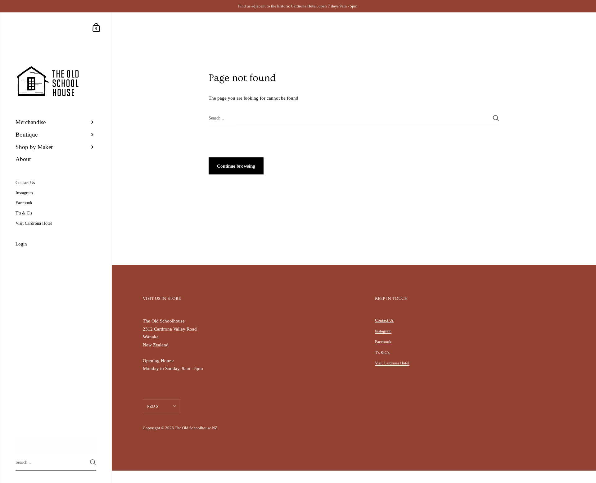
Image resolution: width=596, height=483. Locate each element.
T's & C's (382, 352)
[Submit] (496, 118)
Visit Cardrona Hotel (392, 363)
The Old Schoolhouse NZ (196, 428)
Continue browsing (236, 166)
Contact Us (384, 320)
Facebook (383, 341)
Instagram (383, 331)
